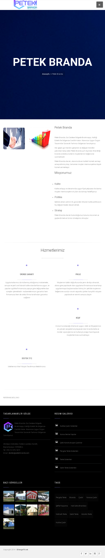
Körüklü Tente (86, 514)
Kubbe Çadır (61, 522)
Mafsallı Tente (61, 514)
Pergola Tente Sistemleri (69, 451)
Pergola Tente (61, 497)
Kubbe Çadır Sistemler (69, 426)
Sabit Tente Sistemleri (68, 468)
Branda (72, 497)
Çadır (81, 497)
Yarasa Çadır (91, 497)
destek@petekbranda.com (18, 453)
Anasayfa (45, 74)
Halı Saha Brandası (78, 506)
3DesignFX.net (22, 550)
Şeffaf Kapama (62, 506)
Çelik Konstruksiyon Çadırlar (71, 443)
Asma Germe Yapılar (68, 434)
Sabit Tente (74, 514)
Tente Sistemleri (66, 459)
